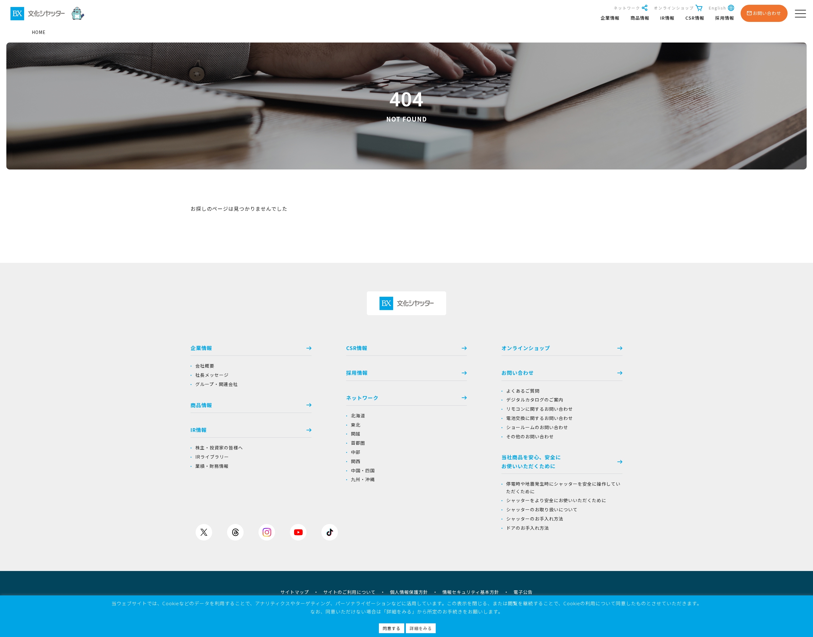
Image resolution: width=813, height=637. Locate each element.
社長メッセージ (212, 375)
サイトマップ (294, 592)
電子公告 (523, 592)
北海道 (358, 415)
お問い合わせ (517, 372)
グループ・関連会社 (216, 384)
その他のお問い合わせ (530, 436)
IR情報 (667, 18)
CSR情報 (694, 18)
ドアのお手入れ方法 (527, 528)
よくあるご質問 (523, 391)
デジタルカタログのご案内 (534, 399)
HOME (39, 32)
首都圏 (358, 443)
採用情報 (724, 18)
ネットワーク (627, 7)
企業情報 (610, 18)
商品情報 (639, 18)
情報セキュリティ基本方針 (470, 592)
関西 (355, 461)
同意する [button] (391, 628)
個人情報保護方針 (409, 592)
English (717, 7)
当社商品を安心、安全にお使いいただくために (531, 461)
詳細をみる (421, 628)
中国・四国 (363, 470)
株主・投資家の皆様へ (219, 447)
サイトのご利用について (349, 592)
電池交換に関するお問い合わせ (539, 418)
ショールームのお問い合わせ (537, 427)
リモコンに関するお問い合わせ (539, 409)
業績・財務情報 (212, 466)
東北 (355, 424)
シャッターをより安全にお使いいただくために (556, 500)
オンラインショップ (674, 7)
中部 (355, 452)
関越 (355, 433)
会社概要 (204, 365)
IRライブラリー (212, 457)
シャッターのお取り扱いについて (542, 509)
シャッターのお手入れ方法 (534, 518)
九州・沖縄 (363, 479)
